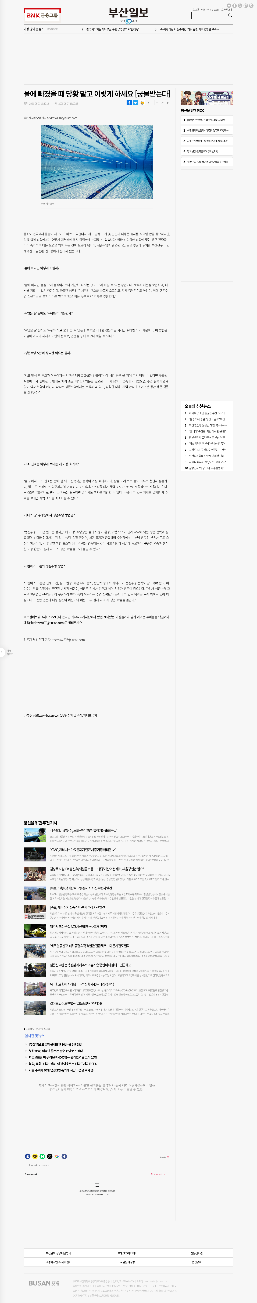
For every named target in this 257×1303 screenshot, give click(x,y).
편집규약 (196, 1262)
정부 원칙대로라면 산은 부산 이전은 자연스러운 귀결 (217, 437)
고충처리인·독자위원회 (58, 1262)
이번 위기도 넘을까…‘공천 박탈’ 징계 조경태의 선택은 (211, 130)
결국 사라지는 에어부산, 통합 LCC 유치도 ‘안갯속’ (112, 29)
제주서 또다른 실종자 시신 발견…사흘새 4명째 (78, 926)
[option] (149, 29)
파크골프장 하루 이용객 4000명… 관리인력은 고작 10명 (63, 1057)
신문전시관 (197, 1253)
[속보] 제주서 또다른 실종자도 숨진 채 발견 (206, 119)
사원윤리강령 (127, 1262)
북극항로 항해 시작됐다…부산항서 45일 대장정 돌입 (82, 984)
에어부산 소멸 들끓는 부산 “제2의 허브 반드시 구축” (216, 413)
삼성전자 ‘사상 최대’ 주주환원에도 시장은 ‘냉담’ (214, 468)
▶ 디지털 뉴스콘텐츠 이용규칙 (37, 1029)
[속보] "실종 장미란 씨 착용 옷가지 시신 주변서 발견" (81, 888)
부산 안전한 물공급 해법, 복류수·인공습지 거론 (214, 425)
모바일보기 (226, 9)
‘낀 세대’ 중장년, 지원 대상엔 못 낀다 (208, 431)
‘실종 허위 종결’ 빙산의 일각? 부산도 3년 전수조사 (215, 419)
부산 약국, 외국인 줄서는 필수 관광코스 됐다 (56, 1050)
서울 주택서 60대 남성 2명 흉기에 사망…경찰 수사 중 (61, 1070)
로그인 (195, 9)
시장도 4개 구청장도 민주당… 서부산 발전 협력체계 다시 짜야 (222, 449)
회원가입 (205, 9)
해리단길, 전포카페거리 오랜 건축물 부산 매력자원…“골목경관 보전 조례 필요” (222, 161)
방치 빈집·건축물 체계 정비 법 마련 (202, 151)
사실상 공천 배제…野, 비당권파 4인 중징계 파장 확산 (210, 140)
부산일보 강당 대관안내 (58, 1253)
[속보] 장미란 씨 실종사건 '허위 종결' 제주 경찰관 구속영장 (190, 29)
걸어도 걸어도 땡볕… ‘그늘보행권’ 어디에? (76, 1003)
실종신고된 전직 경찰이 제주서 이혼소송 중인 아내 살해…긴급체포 (90, 965)
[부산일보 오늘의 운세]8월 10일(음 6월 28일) (56, 1044)
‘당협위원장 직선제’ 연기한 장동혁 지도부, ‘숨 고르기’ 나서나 (221, 443)
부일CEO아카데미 (127, 1253)
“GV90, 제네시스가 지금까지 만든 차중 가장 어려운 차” (83, 849)
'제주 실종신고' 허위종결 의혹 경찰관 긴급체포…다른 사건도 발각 (90, 945)
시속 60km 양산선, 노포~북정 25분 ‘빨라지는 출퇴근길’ (83, 830)
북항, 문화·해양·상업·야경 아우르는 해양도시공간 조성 (63, 1063)
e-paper (215, 9)
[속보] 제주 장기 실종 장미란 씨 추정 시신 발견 (77, 907)
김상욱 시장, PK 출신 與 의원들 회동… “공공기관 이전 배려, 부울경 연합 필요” (97, 868)
